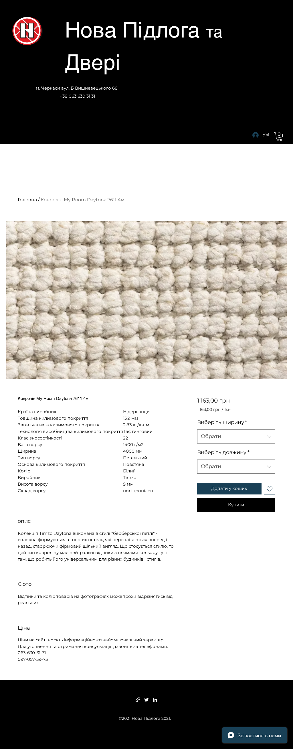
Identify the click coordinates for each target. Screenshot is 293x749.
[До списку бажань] (270, 488)
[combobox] (236, 436)
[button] (279, 136)
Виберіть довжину (223, 452)
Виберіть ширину (222, 422)
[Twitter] (146, 700)
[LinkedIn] (155, 700)
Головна (27, 199)
